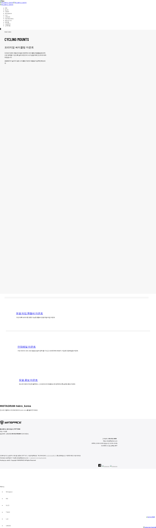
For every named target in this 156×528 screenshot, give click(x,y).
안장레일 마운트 (27, 346)
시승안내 (7, 24)
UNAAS (7, 17)
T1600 (7, 11)
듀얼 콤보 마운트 (28, 379)
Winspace (8, 13)
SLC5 (6, 10)
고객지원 (7, 26)
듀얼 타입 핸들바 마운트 (29, 313)
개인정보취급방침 (41, 458)
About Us (8, 20)
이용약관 (32, 458)
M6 (6, 8)
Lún (6, 15)
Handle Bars (9, 18)
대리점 (7, 22)
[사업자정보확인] (51, 455)
